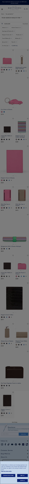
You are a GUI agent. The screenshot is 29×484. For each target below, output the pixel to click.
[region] (14, 472)
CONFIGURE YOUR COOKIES (8, 475)
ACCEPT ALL (22, 480)
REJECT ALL (22, 475)
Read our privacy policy (6, 471)
